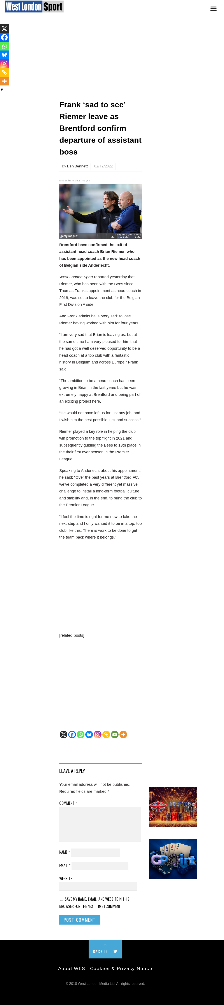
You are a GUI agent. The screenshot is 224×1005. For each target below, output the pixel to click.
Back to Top (105, 951)
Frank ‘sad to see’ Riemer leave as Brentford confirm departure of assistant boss (100, 128)
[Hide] (2, 89)
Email (64, 865)
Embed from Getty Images (74, 180)
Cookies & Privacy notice (121, 968)
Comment (68, 803)
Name (64, 852)
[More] (123, 734)
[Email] (115, 734)
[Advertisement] (112, 57)
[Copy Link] (106, 734)
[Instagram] (98, 734)
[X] (63, 734)
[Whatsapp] (80, 734)
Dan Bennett (77, 166)
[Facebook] (72, 734)
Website (65, 878)
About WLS (71, 968)
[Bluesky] (89, 734)
